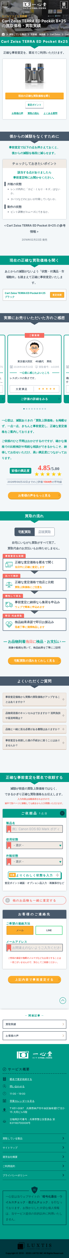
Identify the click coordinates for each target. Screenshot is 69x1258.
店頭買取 (44, 532)
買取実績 (11, 1024)
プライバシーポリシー (15, 1175)
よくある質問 (50, 113)
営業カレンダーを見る (22, 1100)
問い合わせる (17, 1086)
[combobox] (34, 829)
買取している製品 (12, 1138)
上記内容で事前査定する (34, 979)
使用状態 (12, 839)
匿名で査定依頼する (21, 1079)
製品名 (10, 823)
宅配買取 (24, 532)
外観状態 (12, 855)
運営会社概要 (10, 1156)
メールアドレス (16, 941)
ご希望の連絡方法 (18, 923)
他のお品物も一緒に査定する (34, 900)
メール (20, 930)
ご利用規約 (9, 1166)
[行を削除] (62, 813)
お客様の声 (17, 113)
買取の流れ (33, 113)
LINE (49, 930)
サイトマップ (10, 1147)
